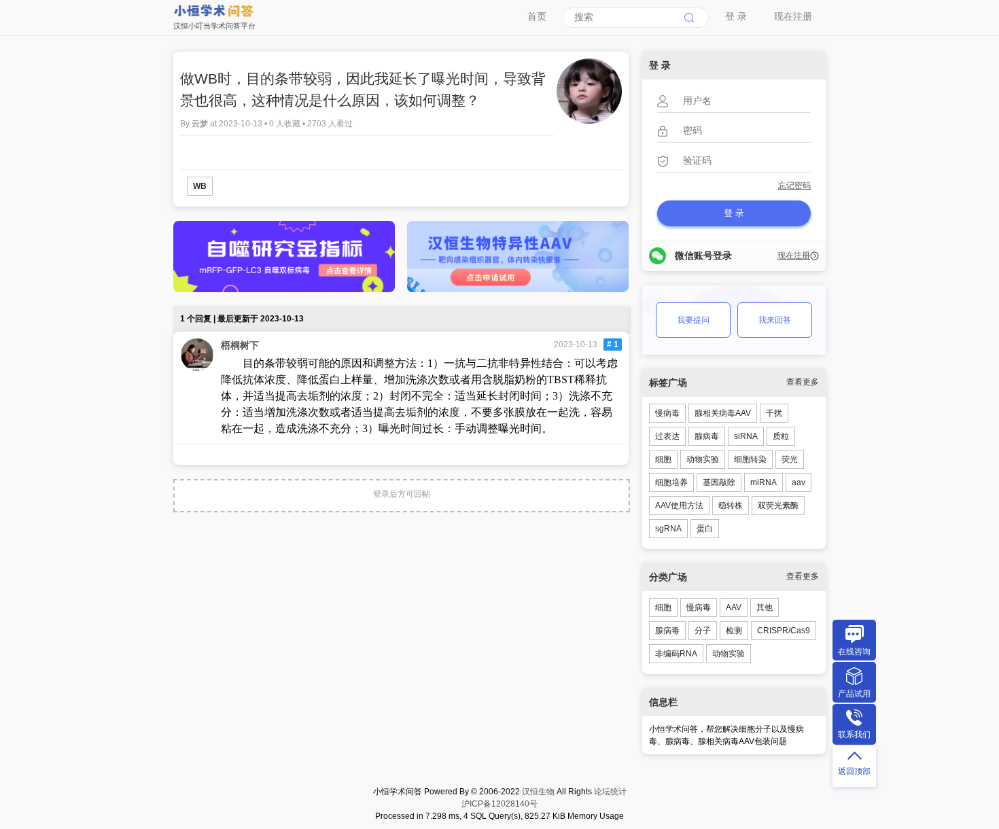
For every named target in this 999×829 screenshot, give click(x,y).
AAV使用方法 (679, 505)
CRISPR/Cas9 (783, 630)
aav (798, 482)
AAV (733, 607)
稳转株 (730, 505)
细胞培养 (671, 482)
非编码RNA (676, 653)
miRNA (763, 482)
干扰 (774, 413)
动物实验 (702, 459)
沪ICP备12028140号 (499, 804)
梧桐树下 (240, 345)
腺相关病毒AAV (723, 413)
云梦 (201, 123)
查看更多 (802, 382)
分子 (703, 630)
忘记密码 (794, 185)
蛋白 (705, 528)
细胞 (663, 459)
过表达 (667, 436)
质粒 (781, 436)
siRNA (746, 436)
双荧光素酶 (778, 505)
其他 (764, 607)
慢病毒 (667, 413)
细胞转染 (750, 459)
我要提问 (693, 320)
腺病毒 (707, 436)
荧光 (790, 459)
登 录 (736, 16)
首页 (536, 16)
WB (200, 186)
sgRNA (668, 528)
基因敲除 (719, 482)
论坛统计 (610, 791)
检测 (734, 630)
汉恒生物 (538, 791)
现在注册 (793, 16)
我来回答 (774, 320)
